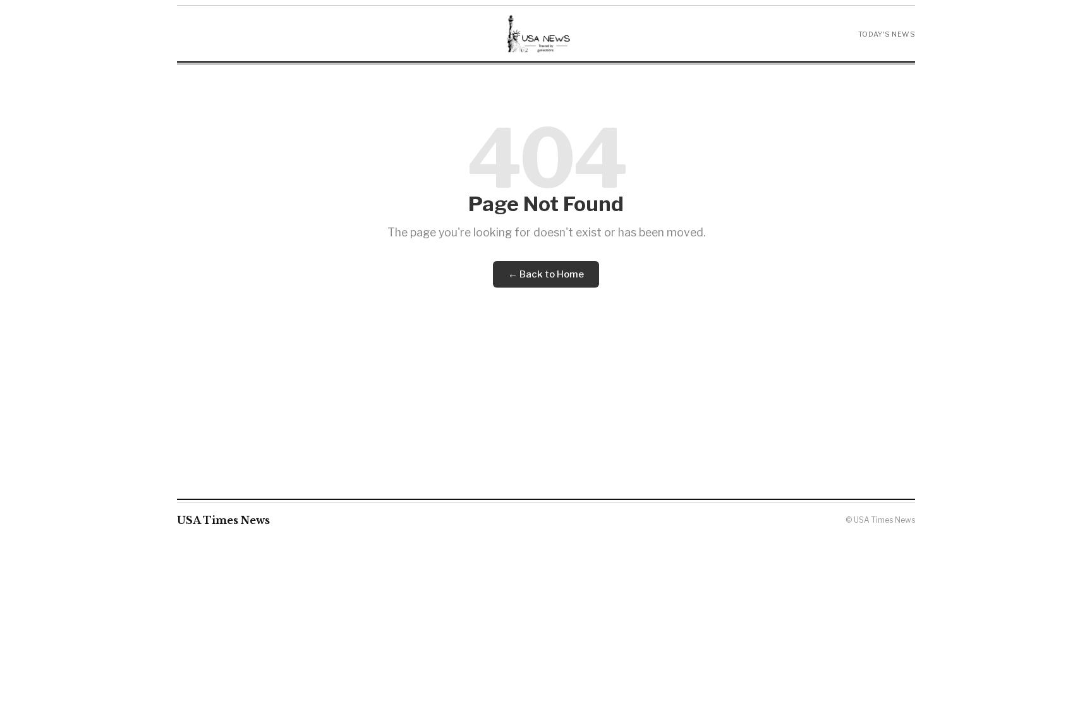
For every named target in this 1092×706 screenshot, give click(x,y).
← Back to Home (546, 274)
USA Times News (223, 520)
